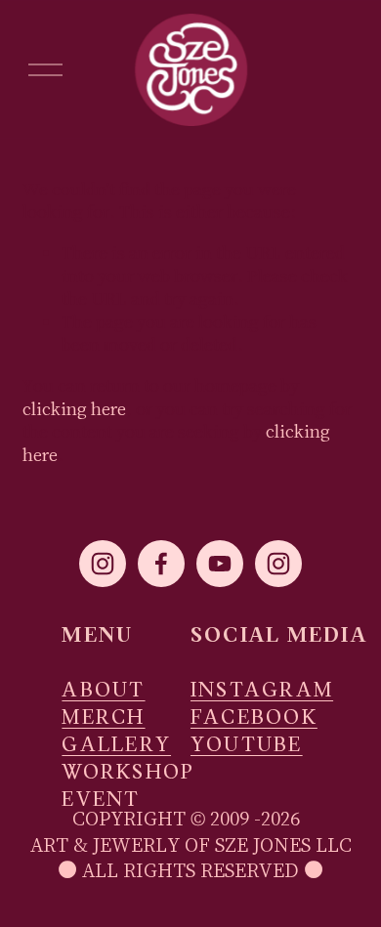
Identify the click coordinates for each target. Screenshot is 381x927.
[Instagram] (102, 563)
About (103, 690)
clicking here (74, 408)
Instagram (261, 690)
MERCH (103, 718)
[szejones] (278, 563)
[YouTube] (219, 563)
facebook (254, 718)
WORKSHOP (128, 772)
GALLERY (116, 745)
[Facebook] (161, 563)
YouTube (246, 745)
